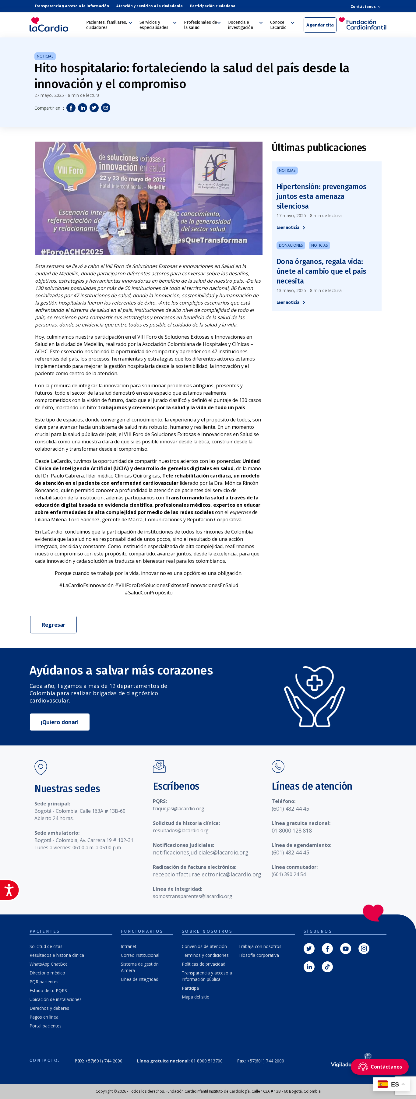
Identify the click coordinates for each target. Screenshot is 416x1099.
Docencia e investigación (240, 25)
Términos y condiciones (205, 955)
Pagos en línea (44, 1017)
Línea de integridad (139, 979)
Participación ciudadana (212, 6)
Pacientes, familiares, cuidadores (106, 25)
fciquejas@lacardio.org (178, 808)
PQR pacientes (44, 982)
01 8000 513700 (180, 1061)
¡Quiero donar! (60, 722)
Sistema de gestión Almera (140, 967)
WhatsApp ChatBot (48, 964)
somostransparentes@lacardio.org (192, 896)
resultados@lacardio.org (181, 830)
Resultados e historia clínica (57, 955)
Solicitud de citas (46, 946)
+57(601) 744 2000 (98, 1061)
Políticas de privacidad (203, 964)
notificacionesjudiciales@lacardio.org (200, 852)
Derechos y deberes (49, 1008)
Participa (190, 988)
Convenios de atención (204, 946)
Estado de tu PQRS (48, 990)
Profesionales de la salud (200, 25)
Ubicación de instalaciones (56, 999)
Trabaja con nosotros (259, 946)
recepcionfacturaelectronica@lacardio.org (207, 874)
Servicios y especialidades (153, 25)
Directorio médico (47, 973)
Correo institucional (140, 955)
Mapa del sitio (196, 997)
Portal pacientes (46, 1026)
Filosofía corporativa (258, 955)
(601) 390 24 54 (289, 874)
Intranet (128, 946)
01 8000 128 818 (292, 830)
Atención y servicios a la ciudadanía (149, 6)
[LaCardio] (56, 24)
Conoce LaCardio (278, 25)
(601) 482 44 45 (290, 808)
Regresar (53, 624)
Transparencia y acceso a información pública (207, 976)
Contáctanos (364, 6)
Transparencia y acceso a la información (71, 6)
